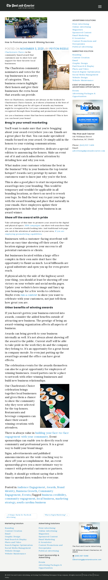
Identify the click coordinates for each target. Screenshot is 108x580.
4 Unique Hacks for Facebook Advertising (18, 516)
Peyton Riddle (59, 48)
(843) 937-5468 (87, 145)
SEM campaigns (32, 225)
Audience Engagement (31, 487)
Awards (51, 487)
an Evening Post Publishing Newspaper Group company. (49, 575)
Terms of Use (87, 575)
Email (75, 60)
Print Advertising (80, 24)
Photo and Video (80, 69)
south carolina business (31, 502)
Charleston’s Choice (15, 52)
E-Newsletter (78, 38)
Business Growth (26, 491)
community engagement (20, 498)
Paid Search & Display (83, 66)
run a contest (29, 295)
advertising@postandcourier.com (88, 151)
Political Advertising (82, 46)
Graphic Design (80, 63)
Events (26, 494)
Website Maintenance (82, 80)
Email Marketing (80, 35)
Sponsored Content (81, 32)
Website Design (80, 77)
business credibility (54, 494)
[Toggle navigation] (100, 6)
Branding (76, 55)
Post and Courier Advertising (20, 575)
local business (45, 498)
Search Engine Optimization (86, 72)
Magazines (77, 29)
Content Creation (81, 57)
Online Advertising (81, 27)
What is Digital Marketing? (55, 515)
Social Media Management (85, 74)
